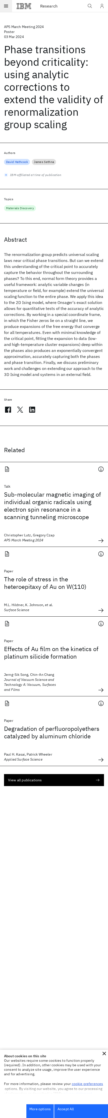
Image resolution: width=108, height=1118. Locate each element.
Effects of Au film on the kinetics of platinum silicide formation (51, 652)
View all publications (25, 780)
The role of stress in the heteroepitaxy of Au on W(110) (45, 582)
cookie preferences (87, 1084)
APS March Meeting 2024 (24, 26)
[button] (104, 1053)
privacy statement (77, 1093)
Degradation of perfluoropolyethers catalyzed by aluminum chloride (51, 732)
